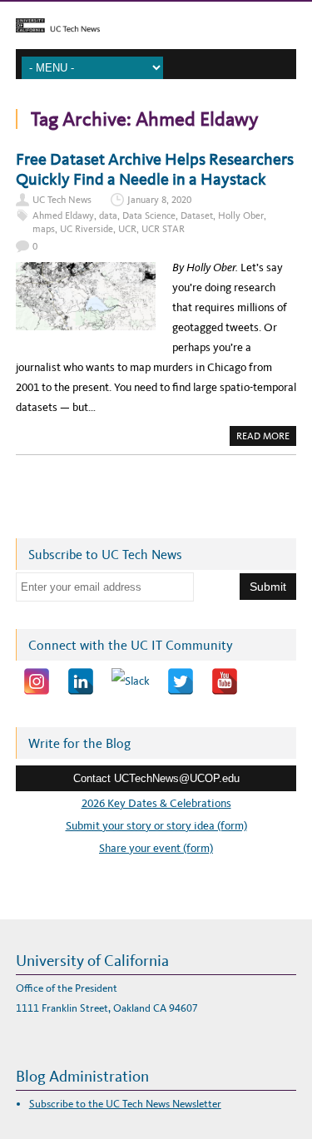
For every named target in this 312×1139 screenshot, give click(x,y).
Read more (266, 437)
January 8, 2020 (159, 200)
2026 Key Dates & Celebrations (156, 803)
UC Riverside (86, 229)
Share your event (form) (156, 848)
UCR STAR (163, 229)
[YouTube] (224, 681)
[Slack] (130, 681)
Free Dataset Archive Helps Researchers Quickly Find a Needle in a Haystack (155, 169)
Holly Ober (241, 215)
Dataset (197, 215)
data (108, 215)
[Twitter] (180, 681)
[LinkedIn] (81, 681)
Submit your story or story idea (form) (156, 826)
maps (43, 229)
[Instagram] (36, 681)
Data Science (149, 215)
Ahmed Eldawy (63, 215)
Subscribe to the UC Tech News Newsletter (125, 1103)
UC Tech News (62, 200)
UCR (127, 229)
